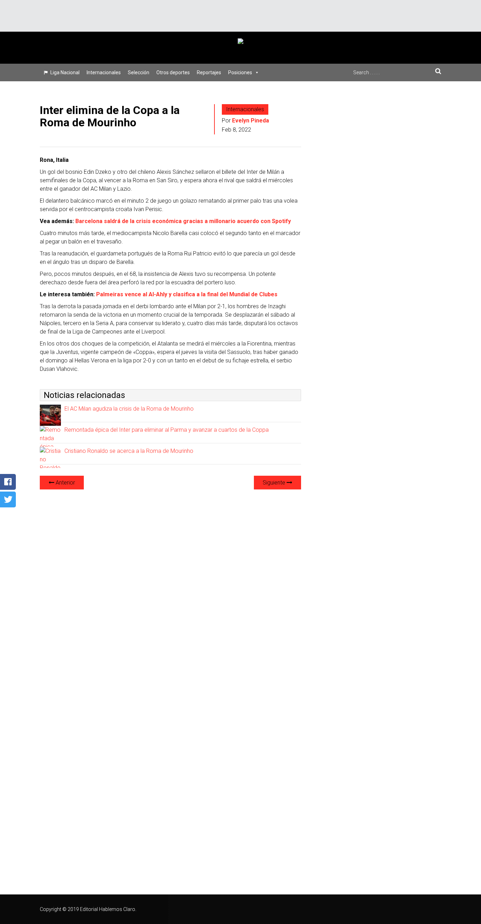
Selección (138, 72)
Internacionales (104, 72)
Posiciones (240, 72)
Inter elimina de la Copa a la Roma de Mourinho (110, 116)
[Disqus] (170, 583)
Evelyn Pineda (250, 120)
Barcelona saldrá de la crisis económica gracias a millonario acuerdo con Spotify (183, 221)
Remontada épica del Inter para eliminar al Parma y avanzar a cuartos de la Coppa (166, 429)
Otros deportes (173, 72)
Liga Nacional (65, 72)
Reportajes (209, 72)
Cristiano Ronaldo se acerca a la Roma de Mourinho (128, 451)
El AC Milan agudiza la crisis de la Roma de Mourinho (129, 408)
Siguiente (275, 482)
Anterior (64, 482)
